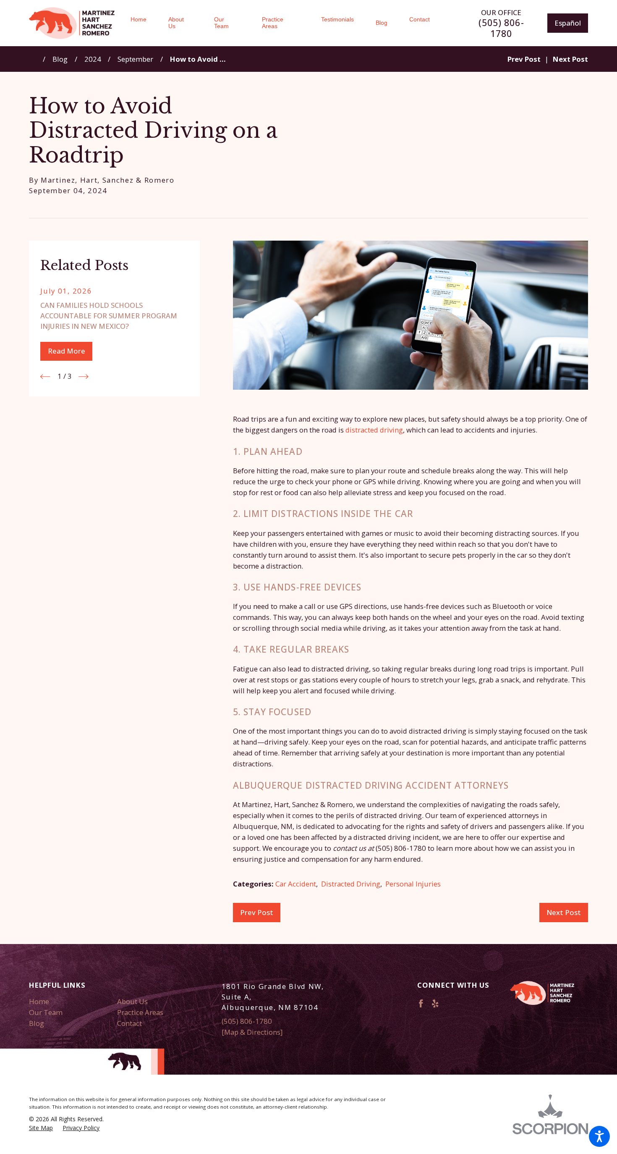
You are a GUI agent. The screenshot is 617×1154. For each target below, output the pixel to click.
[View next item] (83, 376)
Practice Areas (140, 1012)
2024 (92, 59)
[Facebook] (421, 1003)
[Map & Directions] (252, 1032)
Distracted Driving (350, 884)
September (135, 59)
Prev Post (256, 912)
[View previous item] (45, 376)
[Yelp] (435, 1003)
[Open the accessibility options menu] (599, 1136)
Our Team (46, 1012)
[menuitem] (144, 23)
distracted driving (374, 430)
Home (39, 1001)
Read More (66, 351)
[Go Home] (36, 59)
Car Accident (295, 884)
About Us (132, 1001)
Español (567, 23)
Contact (129, 1023)
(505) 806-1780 (501, 28)
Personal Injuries (413, 884)
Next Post (563, 912)
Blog (60, 59)
